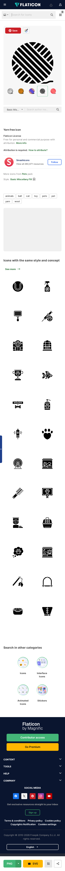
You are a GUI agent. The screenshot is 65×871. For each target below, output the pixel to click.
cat (28, 196)
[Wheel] (18, 463)
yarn (7, 201)
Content (9, 759)
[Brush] (18, 316)
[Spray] (47, 286)
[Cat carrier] (47, 522)
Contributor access (32, 737)
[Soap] (47, 404)
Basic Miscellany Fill (21, 179)
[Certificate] (47, 493)
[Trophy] (18, 375)
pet (53, 196)
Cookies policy (53, 820)
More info (21, 143)
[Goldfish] (47, 375)
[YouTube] (49, 796)
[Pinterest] (33, 796)
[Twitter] (24, 796)
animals (9, 196)
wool (17, 201)
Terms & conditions (14, 820)
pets (44, 196)
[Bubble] (18, 552)
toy (36, 196)
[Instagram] (41, 796)
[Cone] (47, 611)
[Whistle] (18, 434)
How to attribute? (38, 150)
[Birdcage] (47, 345)
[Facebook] (16, 796)
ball (20, 196)
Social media (32, 787)
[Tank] (47, 463)
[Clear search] (44, 15)
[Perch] (47, 582)
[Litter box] (18, 611)
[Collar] (18, 404)
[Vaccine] (47, 316)
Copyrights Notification (23, 824)
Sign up (33, 812)
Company (9, 780)
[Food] (18, 522)
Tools (7, 766)
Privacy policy (35, 820)
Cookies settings (47, 824)
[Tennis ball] (18, 286)
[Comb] (18, 493)
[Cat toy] (18, 582)
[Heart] (47, 434)
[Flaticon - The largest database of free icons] (28, 5)
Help (6, 773)
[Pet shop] (18, 345)
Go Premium (32, 747)
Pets (24, 173)
